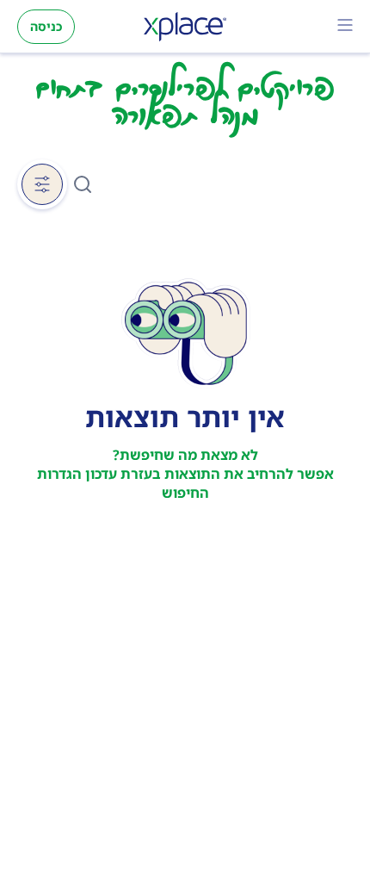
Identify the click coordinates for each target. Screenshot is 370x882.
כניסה (46, 26)
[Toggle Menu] (345, 26)
